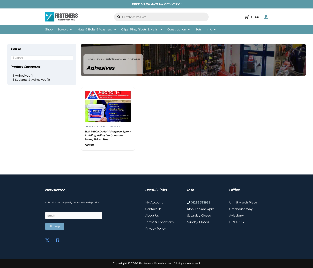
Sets (198, 29)
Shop (49, 29)
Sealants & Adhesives (116, 59)
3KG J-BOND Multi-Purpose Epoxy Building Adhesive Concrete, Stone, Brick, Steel (108, 135)
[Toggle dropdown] (71, 29)
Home (90, 59)
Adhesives (90, 126)
